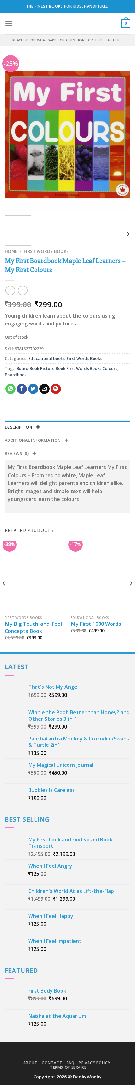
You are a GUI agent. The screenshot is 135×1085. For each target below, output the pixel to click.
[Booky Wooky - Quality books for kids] (67, 23)
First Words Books (46, 251)
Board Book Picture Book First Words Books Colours (66, 368)
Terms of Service (68, 1067)
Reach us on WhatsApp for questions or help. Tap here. (67, 40)
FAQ (71, 1063)
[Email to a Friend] (44, 389)
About (30, 1063)
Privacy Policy (95, 1063)
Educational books (46, 358)
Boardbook (16, 374)
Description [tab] (19, 427)
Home (11, 251)
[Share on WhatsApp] (10, 389)
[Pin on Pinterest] (56, 389)
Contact (52, 1063)
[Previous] (15, 134)
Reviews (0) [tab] (17, 453)
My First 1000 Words (96, 623)
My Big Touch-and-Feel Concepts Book (33, 627)
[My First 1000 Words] (100, 576)
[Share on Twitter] (33, 389)
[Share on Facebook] (22, 389)
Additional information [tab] (33, 440)
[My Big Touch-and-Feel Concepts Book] (34, 576)
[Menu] (8, 23)
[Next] (120, 134)
